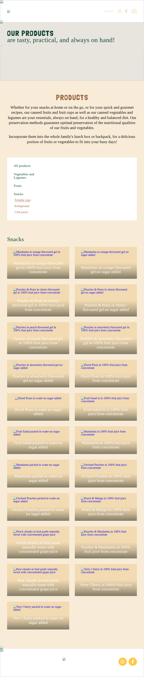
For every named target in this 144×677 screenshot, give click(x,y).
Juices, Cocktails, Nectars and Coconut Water (24, 667)
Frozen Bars (14, 659)
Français (109, 11)
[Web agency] (5, 671)
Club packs (21, 212)
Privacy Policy (104, 666)
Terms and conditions (84, 666)
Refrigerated (22, 206)
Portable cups (23, 200)
